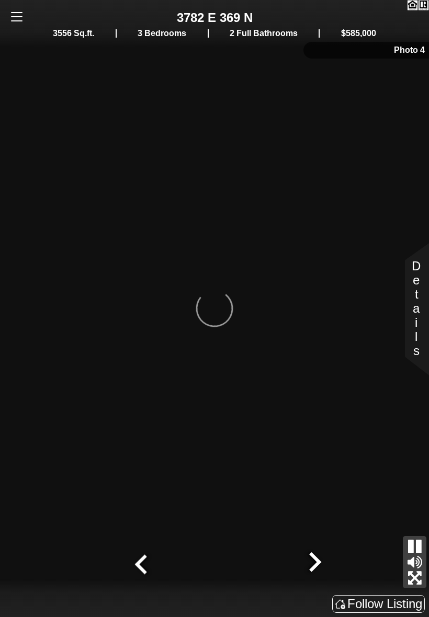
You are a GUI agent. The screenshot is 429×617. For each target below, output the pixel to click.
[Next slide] (314, 563)
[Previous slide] (142, 563)
